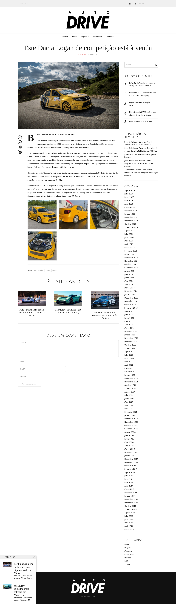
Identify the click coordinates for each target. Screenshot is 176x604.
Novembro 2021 (131, 382)
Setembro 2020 (131, 429)
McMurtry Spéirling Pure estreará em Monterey (21, 590)
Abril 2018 (128, 526)
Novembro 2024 (131, 261)
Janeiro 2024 (129, 294)
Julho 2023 (128, 315)
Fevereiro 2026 (130, 210)
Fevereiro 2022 (130, 372)
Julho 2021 (128, 395)
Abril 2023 (128, 325)
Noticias (65, 36)
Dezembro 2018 (131, 499)
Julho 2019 (128, 476)
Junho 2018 (128, 519)
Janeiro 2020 (129, 455)
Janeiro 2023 (129, 335)
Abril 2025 (128, 244)
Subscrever (23, 4)
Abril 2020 (128, 445)
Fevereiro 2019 (130, 492)
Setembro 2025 (131, 227)
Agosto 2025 (129, 231)
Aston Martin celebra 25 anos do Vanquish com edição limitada (141, 173)
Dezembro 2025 (131, 217)
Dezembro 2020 (131, 419)
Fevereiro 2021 (130, 412)
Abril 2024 (128, 284)
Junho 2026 (129, 197)
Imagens (127, 548)
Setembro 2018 (130, 509)
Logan (54, 270)
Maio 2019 (128, 482)
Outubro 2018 (130, 506)
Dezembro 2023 (131, 298)
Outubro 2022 (130, 345)
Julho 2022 (128, 355)
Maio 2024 (128, 281)
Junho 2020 (129, 439)
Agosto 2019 (129, 472)
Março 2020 (129, 449)
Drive (74, 36)
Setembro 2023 (131, 308)
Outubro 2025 (130, 224)
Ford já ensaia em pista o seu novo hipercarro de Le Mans (23, 568)
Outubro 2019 (130, 466)
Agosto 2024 (129, 271)
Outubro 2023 (130, 304)
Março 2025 (129, 247)
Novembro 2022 (131, 341)
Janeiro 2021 (129, 415)
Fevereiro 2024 (130, 291)
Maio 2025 (128, 241)
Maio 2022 (128, 362)
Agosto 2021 (129, 392)
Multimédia (97, 36)
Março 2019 (129, 489)
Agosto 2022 (129, 351)
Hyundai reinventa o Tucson (140, 122)
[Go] (156, 64)
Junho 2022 (129, 358)
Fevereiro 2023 (130, 331)
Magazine (85, 36)
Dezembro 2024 (131, 257)
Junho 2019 (128, 479)
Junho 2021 (128, 398)
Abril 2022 (128, 365)
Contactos (110, 36)
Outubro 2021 (130, 385)
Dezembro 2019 (131, 459)
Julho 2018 (128, 516)
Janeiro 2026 (129, 214)
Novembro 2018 (131, 502)
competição (38, 270)
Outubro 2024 (130, 264)
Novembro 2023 (131, 301)
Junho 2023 (129, 318)
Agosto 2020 (130, 432)
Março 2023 (129, 328)
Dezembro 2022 (131, 338)
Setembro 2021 (130, 388)
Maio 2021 (128, 402)
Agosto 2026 (129, 190)
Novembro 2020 (131, 422)
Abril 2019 (128, 486)
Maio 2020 (129, 442)
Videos (127, 564)
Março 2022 (129, 368)
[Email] (20, 152)
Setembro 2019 (130, 469)
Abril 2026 (128, 204)
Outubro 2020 (130, 425)
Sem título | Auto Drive (133, 142)
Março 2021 (129, 409)
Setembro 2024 (131, 268)
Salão (126, 561)
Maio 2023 (128, 321)
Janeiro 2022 (129, 375)
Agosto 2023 (129, 311)
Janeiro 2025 (129, 254)
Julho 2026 (128, 194)
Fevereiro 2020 (130, 452)
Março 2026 (129, 207)
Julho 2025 (128, 234)
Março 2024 (129, 288)
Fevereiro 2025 (130, 251)
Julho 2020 (129, 435)
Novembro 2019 (131, 462)
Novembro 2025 (131, 221)
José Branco (129, 154)
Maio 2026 (128, 200)
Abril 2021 (128, 405)
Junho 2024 (129, 278)
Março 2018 (129, 529)
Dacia (48, 270)
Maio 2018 (128, 523)
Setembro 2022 (131, 348)
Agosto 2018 (129, 513)
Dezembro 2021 (131, 378)
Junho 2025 (129, 237)
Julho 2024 (128, 274)
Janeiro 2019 (129, 496)
